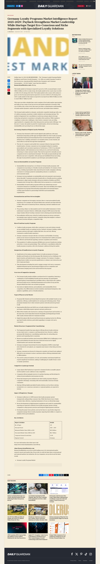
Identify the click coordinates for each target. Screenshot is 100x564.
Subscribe (81, 6)
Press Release (10, 15)
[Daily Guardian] (51, 6)
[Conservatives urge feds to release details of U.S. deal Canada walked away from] (82, 104)
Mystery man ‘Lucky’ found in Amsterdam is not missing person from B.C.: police (83, 134)
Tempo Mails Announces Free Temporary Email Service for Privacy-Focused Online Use (57, 536)
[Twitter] (8, 84)
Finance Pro (11, 6)
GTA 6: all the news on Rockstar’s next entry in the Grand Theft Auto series (85, 58)
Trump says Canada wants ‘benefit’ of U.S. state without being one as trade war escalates (83, 92)
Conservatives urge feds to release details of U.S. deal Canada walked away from (82, 113)
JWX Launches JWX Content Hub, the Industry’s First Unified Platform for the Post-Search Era (16, 536)
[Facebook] (8, 80)
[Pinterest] (8, 90)
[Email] (8, 93)
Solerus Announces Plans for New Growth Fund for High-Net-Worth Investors (58, 518)
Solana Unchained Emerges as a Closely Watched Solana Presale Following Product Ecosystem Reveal (16, 498)
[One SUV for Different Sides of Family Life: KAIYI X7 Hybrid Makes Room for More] (17, 509)
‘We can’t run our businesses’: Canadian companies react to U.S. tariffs (85, 66)
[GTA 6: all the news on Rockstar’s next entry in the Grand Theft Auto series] (74, 58)
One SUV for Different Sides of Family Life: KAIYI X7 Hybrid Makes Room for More (15, 518)
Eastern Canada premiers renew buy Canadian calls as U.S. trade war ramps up (85, 50)
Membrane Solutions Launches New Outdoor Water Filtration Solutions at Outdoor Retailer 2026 (38, 518)
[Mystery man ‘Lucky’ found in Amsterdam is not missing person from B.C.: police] (82, 125)
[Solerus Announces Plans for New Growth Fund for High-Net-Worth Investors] (59, 509)
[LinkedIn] (8, 87)
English (89, 6)
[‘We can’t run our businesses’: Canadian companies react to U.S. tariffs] (74, 66)
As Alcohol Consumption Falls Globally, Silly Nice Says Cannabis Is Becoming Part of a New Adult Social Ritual (38, 498)
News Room (11, 31)
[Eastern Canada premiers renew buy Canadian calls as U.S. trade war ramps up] (74, 50)
